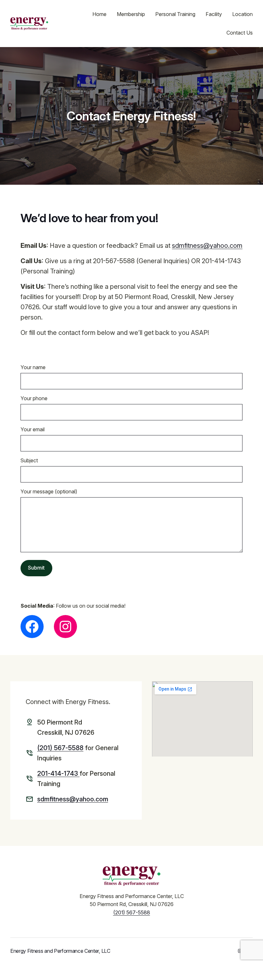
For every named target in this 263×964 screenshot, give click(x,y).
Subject (29, 460)
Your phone (34, 398)
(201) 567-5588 (60, 748)
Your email (33, 429)
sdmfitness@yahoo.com (207, 245)
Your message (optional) (49, 491)
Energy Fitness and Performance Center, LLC (60, 951)
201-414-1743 (58, 773)
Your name (33, 367)
